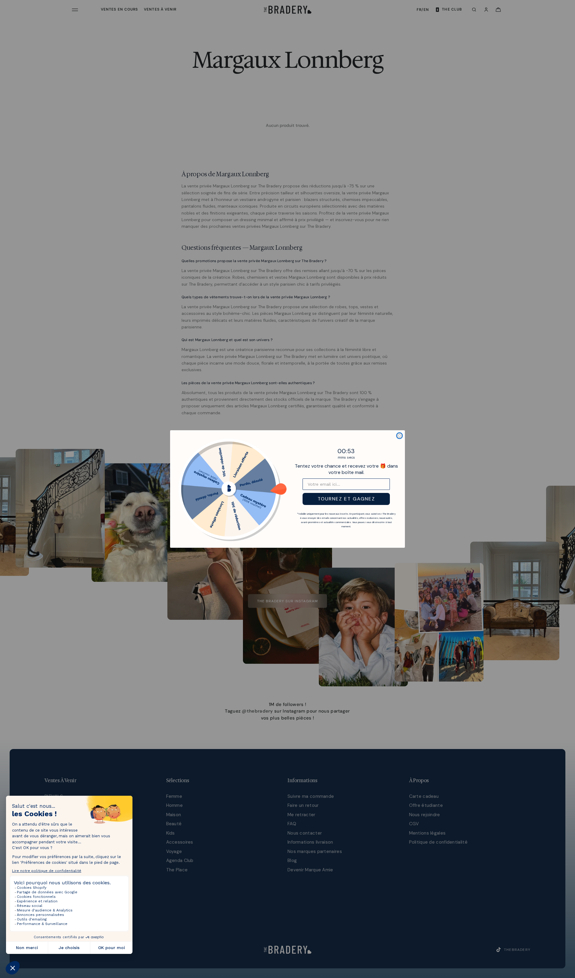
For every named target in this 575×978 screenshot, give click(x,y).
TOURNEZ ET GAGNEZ (346, 499)
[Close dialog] (399, 436)
